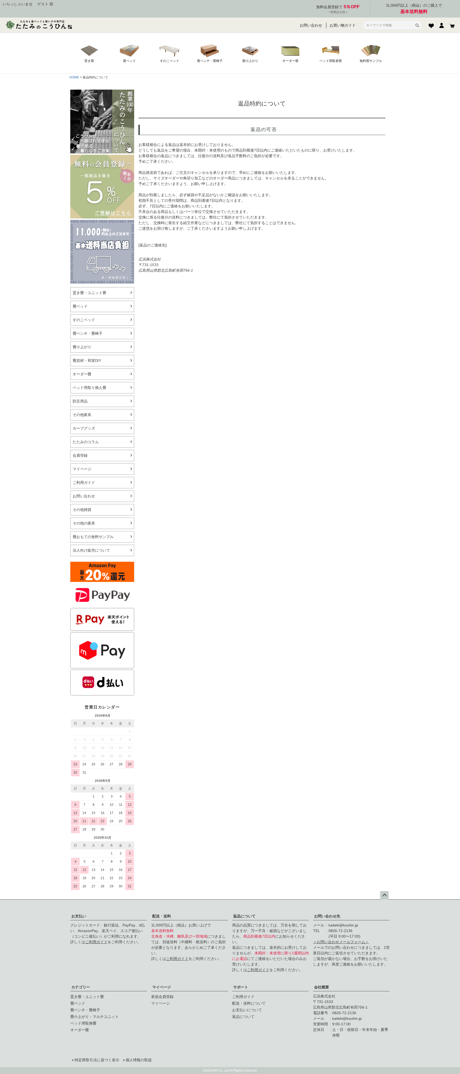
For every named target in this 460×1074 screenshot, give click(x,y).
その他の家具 (84, 523)
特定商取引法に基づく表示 (97, 1060)
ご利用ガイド (96, 942)
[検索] (417, 25)
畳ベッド (80, 306)
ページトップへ (384, 895)
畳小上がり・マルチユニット (94, 1016)
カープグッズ (84, 428)
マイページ (82, 469)
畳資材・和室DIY (87, 360)
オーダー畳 (82, 374)
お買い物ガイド (343, 25)
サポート (240, 987)
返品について (244, 916)
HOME (74, 77)
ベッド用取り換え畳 (89, 387)
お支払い (78, 916)
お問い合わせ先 (327, 916)
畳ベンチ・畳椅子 (87, 333)
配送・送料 (161, 916)
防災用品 (80, 401)
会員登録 (80, 455)
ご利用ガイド (84, 482)
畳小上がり (82, 347)
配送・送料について (249, 1003)
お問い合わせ (311, 25)
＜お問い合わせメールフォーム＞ (341, 942)
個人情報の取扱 (139, 1060)
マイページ (161, 987)
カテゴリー (80, 987)
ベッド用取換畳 (83, 1023)
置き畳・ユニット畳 (89, 293)
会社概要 (321, 987)
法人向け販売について (91, 550)
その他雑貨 (82, 509)
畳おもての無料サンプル (93, 537)
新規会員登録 (162, 997)
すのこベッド (84, 320)
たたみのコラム (86, 442)
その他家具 (82, 415)
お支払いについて (247, 1010)
